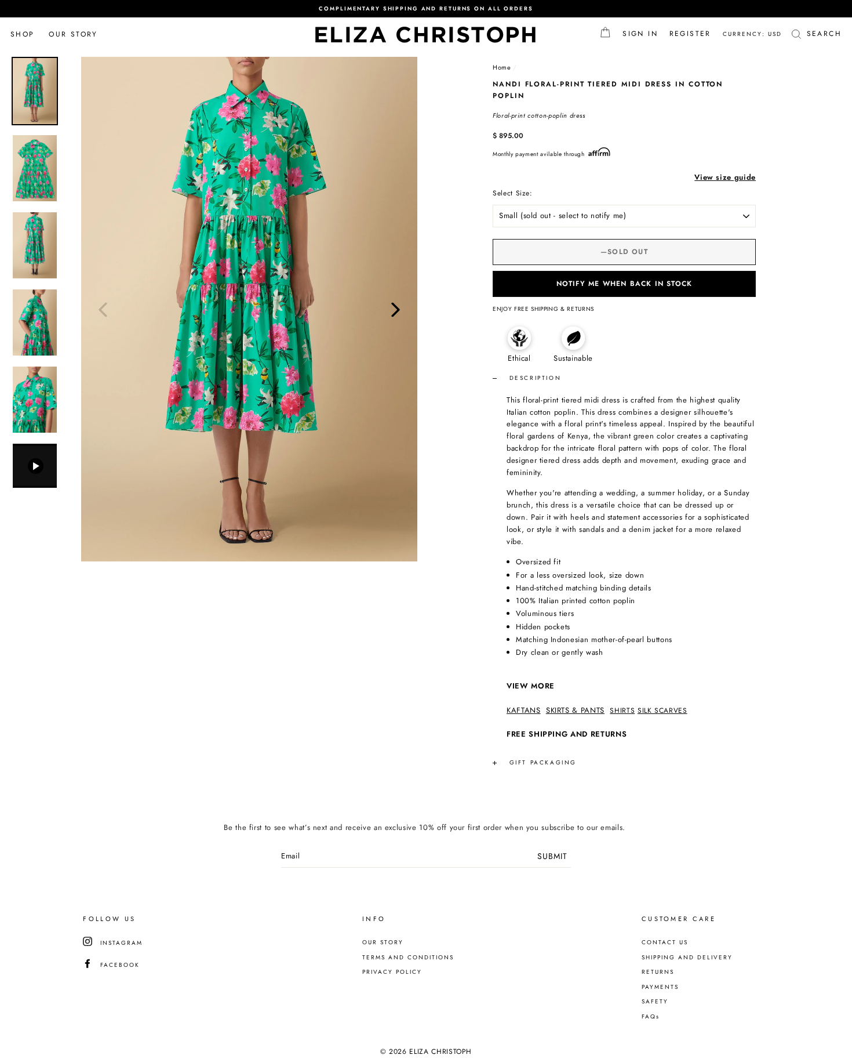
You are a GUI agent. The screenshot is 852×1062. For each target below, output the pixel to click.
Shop (22, 34)
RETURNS (658, 971)
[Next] (395, 309)
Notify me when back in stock (624, 283)
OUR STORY (382, 942)
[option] (426, 8)
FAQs (651, 1016)
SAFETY (655, 1001)
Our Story (73, 34)
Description (533, 378)
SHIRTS (622, 710)
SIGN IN (643, 33)
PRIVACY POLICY (392, 971)
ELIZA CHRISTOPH (426, 34)
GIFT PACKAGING (543, 762)
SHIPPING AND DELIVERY (687, 957)
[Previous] (103, 309)
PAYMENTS (660, 987)
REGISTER (693, 33)
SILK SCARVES (662, 710)
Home (502, 67)
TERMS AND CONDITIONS (408, 957)
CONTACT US (665, 942)
